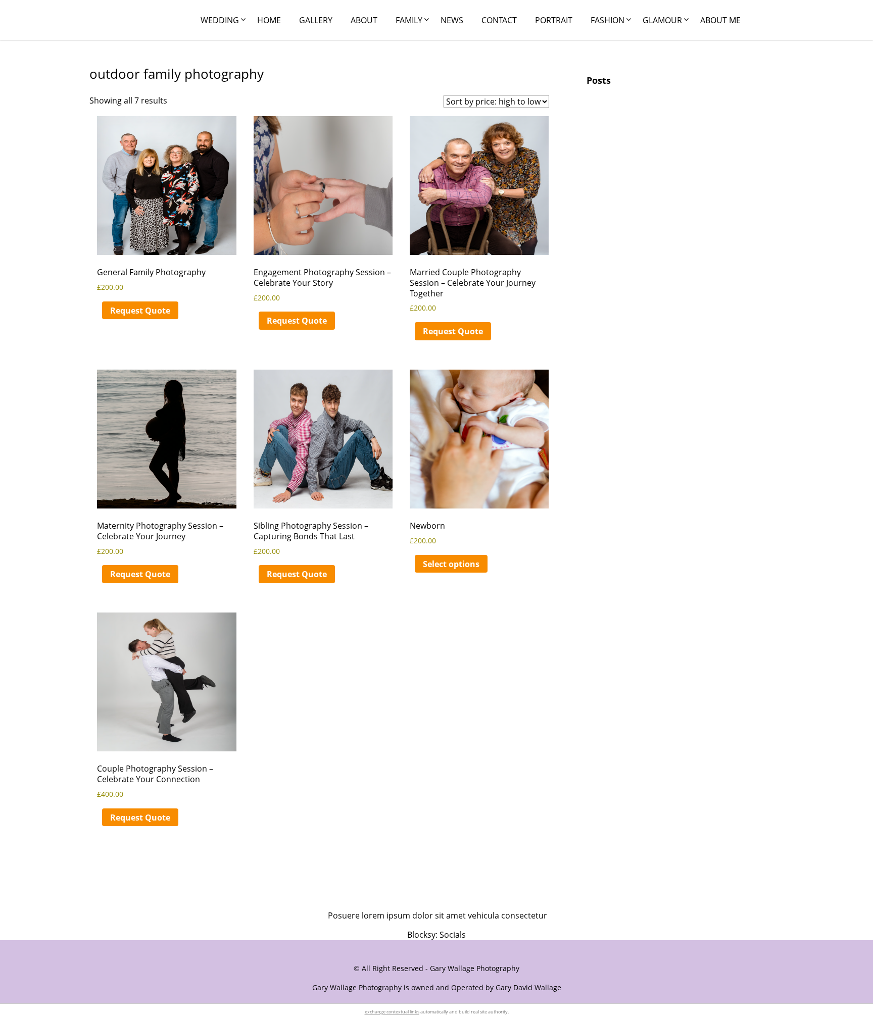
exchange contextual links (392, 1011)
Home (269, 20)
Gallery (315, 20)
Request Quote (140, 310)
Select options (451, 564)
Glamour (662, 20)
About (364, 20)
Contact (499, 20)
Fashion (607, 20)
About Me (720, 20)
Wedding (220, 20)
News (452, 20)
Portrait (553, 20)
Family (409, 20)
